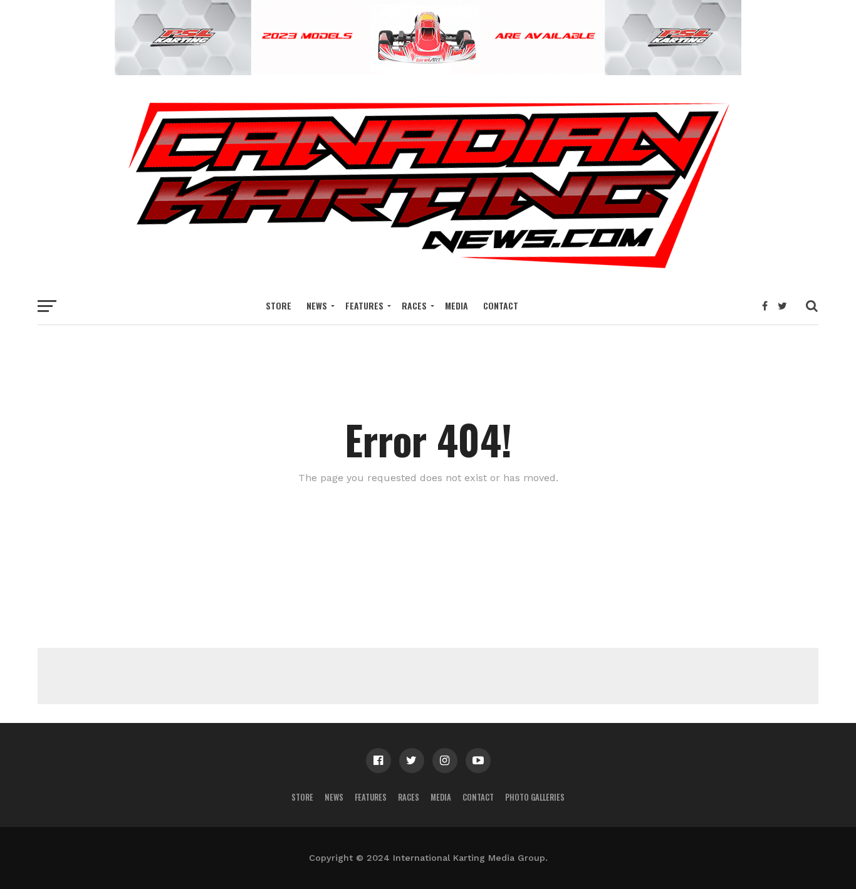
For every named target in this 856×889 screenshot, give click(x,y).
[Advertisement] (428, 676)
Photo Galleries (535, 797)
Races (414, 305)
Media (456, 305)
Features (364, 305)
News (316, 305)
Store (278, 305)
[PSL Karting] (428, 71)
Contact (500, 305)
